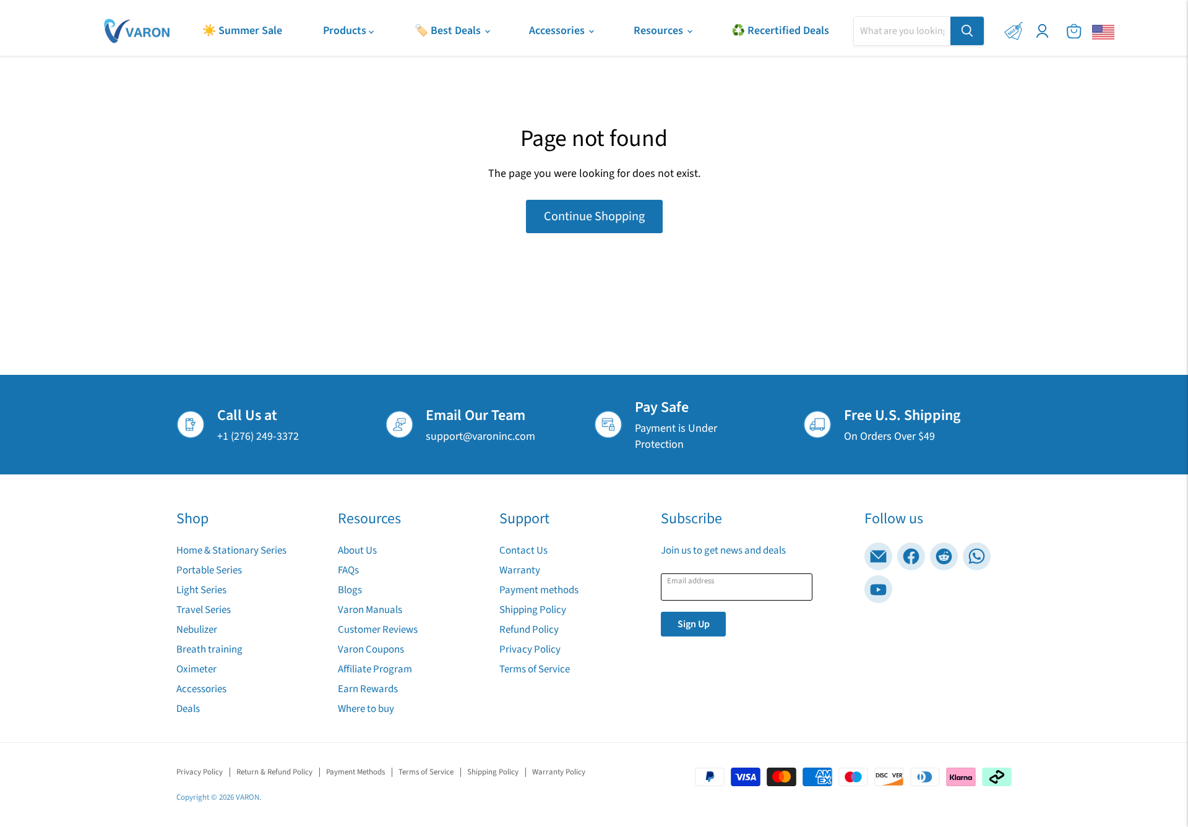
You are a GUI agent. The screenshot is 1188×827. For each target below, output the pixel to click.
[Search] (967, 31)
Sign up (694, 624)
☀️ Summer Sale (242, 30)
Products (346, 30)
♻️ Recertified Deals (780, 30)
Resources (660, 30)
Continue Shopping (594, 216)
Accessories (558, 30)
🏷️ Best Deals (449, 30)
